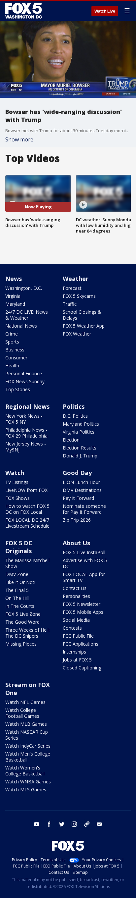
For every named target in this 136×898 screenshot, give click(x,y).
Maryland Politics (81, 424)
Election (71, 440)
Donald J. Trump (80, 455)
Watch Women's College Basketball (25, 771)
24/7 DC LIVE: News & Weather (26, 315)
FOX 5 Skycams (79, 296)
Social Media (76, 620)
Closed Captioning (82, 667)
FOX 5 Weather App (84, 326)
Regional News (27, 406)
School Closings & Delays (82, 315)
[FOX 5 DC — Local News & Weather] (24, 11)
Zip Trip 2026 (77, 520)
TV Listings (16, 482)
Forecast (72, 288)
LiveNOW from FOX (26, 490)
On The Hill (17, 598)
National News (21, 326)
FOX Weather (77, 334)
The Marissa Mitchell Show (27, 563)
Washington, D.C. (23, 288)
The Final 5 (17, 590)
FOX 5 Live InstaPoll (84, 552)
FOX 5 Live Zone (23, 614)
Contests (72, 628)
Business (14, 349)
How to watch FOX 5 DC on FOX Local (27, 509)
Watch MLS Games (25, 789)
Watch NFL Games (25, 702)
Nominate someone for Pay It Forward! (84, 509)
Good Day (77, 473)
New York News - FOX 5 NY (24, 419)
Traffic (70, 304)
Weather (75, 279)
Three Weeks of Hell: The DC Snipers (27, 633)
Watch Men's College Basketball (27, 757)
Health (12, 365)
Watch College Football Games (22, 713)
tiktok (87, 824)
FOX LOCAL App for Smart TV (84, 577)
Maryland (15, 304)
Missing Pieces (21, 644)
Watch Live (104, 11)
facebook (49, 824)
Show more (19, 139)
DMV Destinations (82, 490)
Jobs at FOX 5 (77, 660)
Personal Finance (23, 373)
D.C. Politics (75, 416)
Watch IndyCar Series (28, 746)
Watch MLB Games (26, 724)
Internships (74, 652)
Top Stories (17, 389)
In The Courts (19, 606)
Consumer (16, 357)
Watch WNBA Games (28, 781)
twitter (61, 824)
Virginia (12, 296)
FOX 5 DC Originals (18, 547)
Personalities (76, 596)
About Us (76, 543)
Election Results (79, 448)
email (99, 824)
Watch (14, 473)
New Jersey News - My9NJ (25, 447)
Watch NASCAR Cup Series (26, 735)
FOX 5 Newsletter (81, 604)
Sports (12, 342)
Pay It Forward (78, 498)
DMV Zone (16, 574)
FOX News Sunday (25, 381)
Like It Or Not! (20, 582)
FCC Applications (80, 644)
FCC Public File (78, 636)
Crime (11, 334)
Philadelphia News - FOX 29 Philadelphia (26, 433)
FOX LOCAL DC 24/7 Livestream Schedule (27, 523)
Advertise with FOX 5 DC (85, 563)
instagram (74, 824)
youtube (36, 824)
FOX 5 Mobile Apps (83, 612)
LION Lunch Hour (81, 482)
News (13, 279)
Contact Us (74, 588)
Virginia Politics (78, 432)
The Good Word (22, 622)
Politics (74, 406)
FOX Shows (17, 498)
